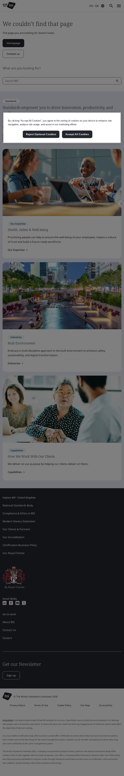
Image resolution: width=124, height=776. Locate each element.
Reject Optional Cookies (41, 134)
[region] (62, 127)
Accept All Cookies (77, 134)
